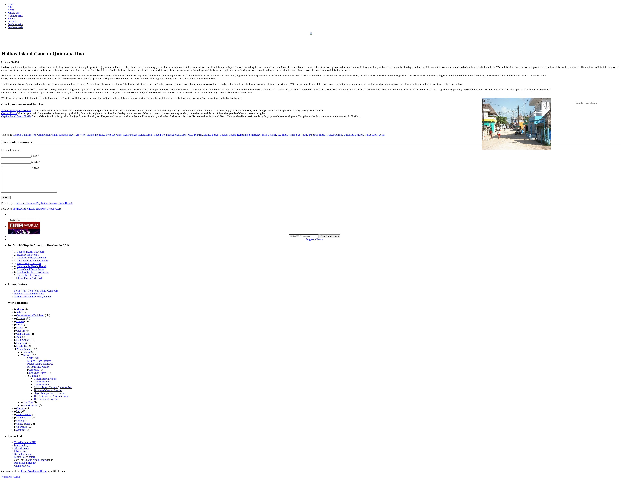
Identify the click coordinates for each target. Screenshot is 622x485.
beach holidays (21, 445)
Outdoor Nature (228, 134)
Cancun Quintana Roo (24, 134)
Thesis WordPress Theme (34, 471)
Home (11, 4)
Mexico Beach (210, 134)
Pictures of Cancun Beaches (48, 390)
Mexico (27, 355)
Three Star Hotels (298, 134)
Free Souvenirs (114, 134)
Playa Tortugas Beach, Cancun (49, 393)
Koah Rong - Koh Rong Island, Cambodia (36, 290)
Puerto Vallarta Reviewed (40, 363)
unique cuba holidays (36, 459)
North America (15, 15)
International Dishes (176, 134)
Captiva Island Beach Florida (16, 116)
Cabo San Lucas (37, 372)
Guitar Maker (130, 134)
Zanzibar (20, 429)
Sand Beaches (269, 134)
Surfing (20, 420)
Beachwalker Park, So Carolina (33, 272)
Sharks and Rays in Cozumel (16, 110)
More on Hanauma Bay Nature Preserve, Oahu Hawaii (44, 203)
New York (28, 402)
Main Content (23, 340)
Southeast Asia (15, 27)
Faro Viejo (80, 134)
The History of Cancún (45, 399)
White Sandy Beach (375, 134)
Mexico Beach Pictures (39, 360)
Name (35, 155)
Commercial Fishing (47, 134)
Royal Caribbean (23, 454)
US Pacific (21, 426)
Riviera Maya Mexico (38, 366)
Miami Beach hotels (24, 457)
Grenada (20, 330)
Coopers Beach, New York (30, 251)
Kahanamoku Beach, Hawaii (31, 266)
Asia (10, 7)
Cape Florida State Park (30, 278)
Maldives (21, 343)
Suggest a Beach (314, 239)
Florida (19, 324)
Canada (26, 352)
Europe (11, 18)
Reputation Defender (25, 462)
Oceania (12, 21)
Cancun (34, 375)
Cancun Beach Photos (45, 378)
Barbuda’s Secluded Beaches (29, 293)
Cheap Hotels (21, 451)
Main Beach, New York (29, 263)
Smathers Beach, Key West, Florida (32, 296)
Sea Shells (282, 134)
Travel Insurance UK (25, 442)
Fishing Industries (96, 134)
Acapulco (34, 369)
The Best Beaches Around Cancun (51, 396)
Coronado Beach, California (31, 257)
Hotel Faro (159, 134)
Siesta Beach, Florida (28, 254)
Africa (11, 9)
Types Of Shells (317, 134)
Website (35, 167)
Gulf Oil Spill (23, 333)
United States (23, 423)
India (18, 336)
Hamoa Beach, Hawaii (28, 275)
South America (15, 24)
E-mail (35, 161)
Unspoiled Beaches (353, 134)
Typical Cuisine (334, 134)
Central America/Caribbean (30, 315)
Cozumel (20, 318)
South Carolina (30, 405)
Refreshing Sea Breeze (248, 134)
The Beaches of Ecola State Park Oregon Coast (36, 208)
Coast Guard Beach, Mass (30, 269)
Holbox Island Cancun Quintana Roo (53, 387)
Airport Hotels (21, 448)
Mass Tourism (195, 134)
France (19, 327)
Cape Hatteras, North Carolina (32, 260)
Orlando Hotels (22, 465)
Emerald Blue (66, 134)
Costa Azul (33, 357)
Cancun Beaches (42, 381)
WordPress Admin (10, 476)
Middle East (14, 12)
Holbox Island (145, 134)
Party (19, 411)
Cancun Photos (9, 113)
